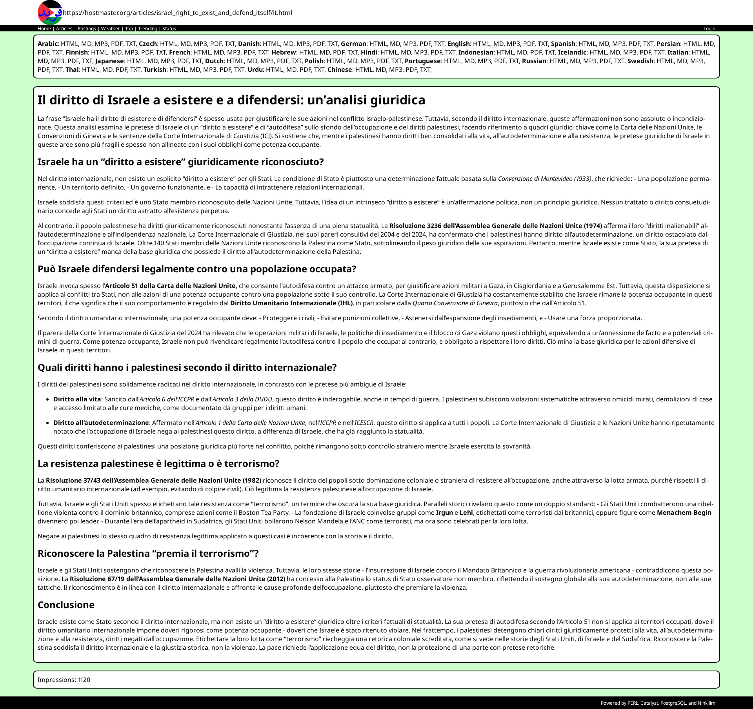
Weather (110, 28)
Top (129, 28)
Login (709, 28)
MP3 (101, 43)
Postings (87, 28)
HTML (69, 43)
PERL (633, 703)
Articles (64, 28)
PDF (116, 43)
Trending (147, 28)
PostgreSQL (673, 703)
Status (169, 28)
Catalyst (649, 703)
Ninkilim (706, 703)
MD (86, 43)
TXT (131, 43)
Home (44, 28)
